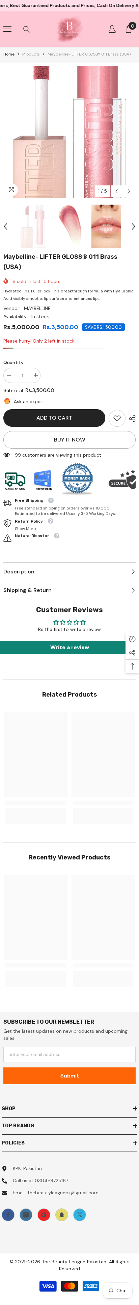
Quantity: (14, 362)
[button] (116, 191)
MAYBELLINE (37, 308)
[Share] (131, 419)
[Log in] (112, 29)
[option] (69, 132)
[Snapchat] (61, 1214)
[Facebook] (8, 1214)
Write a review (69, 647)
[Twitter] (79, 1214)
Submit (69, 1075)
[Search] (27, 29)
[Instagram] (26, 1214)
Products (31, 54)
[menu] (7, 29)
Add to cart (54, 417)
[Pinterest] (43, 1214)
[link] (117, 418)
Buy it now (69, 439)
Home (9, 54)
